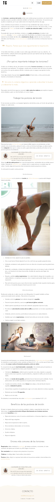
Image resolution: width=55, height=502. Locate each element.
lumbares (14, 35)
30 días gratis (43, 156)
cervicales (3, 35)
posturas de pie (5, 459)
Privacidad (28, 498)
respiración (22, 446)
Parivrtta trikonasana (6, 178)
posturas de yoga (16, 144)
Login (38, 3)
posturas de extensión (21, 38)
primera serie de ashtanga (42, 360)
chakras (12, 28)
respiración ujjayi (16, 164)
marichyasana (28, 398)
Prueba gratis (47, 3)
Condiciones (23, 498)
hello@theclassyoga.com (27, 495)
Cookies (32, 498)
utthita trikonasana (33, 178)
